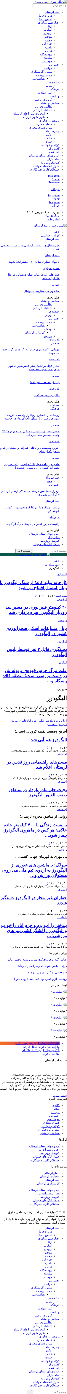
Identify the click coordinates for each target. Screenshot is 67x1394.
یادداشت (54, 152)
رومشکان (46, 54)
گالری (56, 1105)
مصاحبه (55, 405)
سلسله (48, 57)
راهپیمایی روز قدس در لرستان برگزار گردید (33, 523)
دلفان (48, 47)
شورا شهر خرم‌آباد (34, 117)
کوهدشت (46, 61)
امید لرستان (52, 12)
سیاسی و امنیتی (50, 103)
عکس (48, 134)
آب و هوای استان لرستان (44, 155)
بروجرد (47, 33)
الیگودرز (47, 29)
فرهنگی (55, 89)
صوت (48, 141)
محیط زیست (44, 75)
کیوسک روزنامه (50, 162)
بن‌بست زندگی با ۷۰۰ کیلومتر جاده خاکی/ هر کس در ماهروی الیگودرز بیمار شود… (35, 830)
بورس (48, 85)
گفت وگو (54, 148)
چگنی (48, 40)
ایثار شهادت (45, 92)
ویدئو (57, 1108)
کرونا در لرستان (42, 99)
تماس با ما (45, 19)
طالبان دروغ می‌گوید (47, 395)
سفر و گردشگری (41, 71)
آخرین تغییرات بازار (48, 1149)
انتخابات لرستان (42, 110)
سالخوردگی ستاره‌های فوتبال (42, 291)
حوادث (48, 68)
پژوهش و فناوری (49, 120)
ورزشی (62, 620)
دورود (48, 50)
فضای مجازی (44, 124)
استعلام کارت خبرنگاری (45, 169)
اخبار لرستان (52, 1172)
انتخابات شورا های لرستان (29, 113)
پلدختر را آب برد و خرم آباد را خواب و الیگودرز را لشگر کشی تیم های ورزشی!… (34, 930)
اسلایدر (55, 284)
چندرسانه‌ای (52, 131)
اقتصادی (54, 82)
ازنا (50, 26)
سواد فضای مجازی (40, 127)
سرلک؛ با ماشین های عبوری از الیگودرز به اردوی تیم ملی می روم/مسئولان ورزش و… (34, 870)
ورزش (48, 336)
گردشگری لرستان (48, 1183)
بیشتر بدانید (60, 1095)
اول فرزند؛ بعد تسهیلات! (45, 382)
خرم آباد (47, 43)
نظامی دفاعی (43, 106)
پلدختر (48, 36)
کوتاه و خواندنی (50, 145)
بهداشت (55, 96)
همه (49, 481)
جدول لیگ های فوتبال (46, 166)
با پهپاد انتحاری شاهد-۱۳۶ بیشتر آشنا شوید (34, 261)
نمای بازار (54, 159)
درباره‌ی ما (45, 15)
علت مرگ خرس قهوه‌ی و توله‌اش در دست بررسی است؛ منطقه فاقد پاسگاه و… (35, 675)
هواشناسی (38, 78)
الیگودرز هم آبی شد (49, 739)
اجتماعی (54, 64)
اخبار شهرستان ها (49, 22)
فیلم (49, 138)
